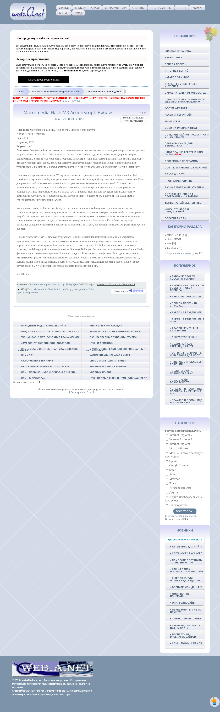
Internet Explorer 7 (180, 435)
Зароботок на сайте (186, 618)
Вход (78, 13)
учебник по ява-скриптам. (108, 366)
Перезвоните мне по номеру (186, 610)
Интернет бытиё (176, 71)
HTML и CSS (174, 235)
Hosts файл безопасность (180, 381)
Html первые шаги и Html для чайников (118, 378)
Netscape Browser (180, 487)
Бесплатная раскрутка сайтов (183, 635)
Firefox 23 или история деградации (185, 579)
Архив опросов (187, 516)
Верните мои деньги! (187, 587)
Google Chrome (179, 465)
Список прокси (87, 7)
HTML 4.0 (27, 355)
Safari (173, 470)
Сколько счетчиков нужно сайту (185, 626)
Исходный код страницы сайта (43, 325)
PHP (169, 243)
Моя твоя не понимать (180, 595)
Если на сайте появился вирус (181, 372)
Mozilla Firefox (178, 448)
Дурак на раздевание (187, 312)
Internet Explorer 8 (180, 439)
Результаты (171, 516)
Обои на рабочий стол (181, 128)
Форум (197, 7)
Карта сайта (173, 57)
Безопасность (175, 174)
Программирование (179, 181)
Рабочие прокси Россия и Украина (182, 277)
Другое (174, 492)
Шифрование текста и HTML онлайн (184, 153)
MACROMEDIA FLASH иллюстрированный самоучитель (115, 350)
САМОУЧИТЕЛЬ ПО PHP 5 (37, 360)
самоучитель (81, 289)
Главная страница (178, 51)
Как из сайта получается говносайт (186, 570)
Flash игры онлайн (178, 115)
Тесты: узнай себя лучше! (183, 203)
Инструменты (161, 7)
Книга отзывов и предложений (177, 210)
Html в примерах (33, 378)
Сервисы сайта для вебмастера (179, 144)
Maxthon (174, 479)
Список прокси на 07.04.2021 (184, 304)
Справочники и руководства (103, 91)
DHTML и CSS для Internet (108, 360)
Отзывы (138, 7)
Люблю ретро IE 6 (180, 505)
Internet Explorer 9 (180, 444)
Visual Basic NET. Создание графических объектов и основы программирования (49, 338)
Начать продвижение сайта (43, 79)
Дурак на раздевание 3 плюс (187, 320)
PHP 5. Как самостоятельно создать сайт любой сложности (49, 332)
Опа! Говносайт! (183, 603)
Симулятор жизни (184, 337)
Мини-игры (172, 121)
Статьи (64, 7)
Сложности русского (187, 553)
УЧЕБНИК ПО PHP (101, 372)
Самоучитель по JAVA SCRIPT (110, 355)
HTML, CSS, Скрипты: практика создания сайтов (48, 350)
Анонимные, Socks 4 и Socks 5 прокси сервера (187, 287)
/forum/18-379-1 (71, 101)
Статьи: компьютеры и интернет (181, 85)
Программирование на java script (46, 366)
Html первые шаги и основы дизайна (48, 372)
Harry (69, 284)
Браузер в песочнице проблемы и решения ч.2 (186, 391)
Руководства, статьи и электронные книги (55, 91)
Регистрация (78, 392)
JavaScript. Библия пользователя (45, 343)
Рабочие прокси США (187, 296)
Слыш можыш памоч (187, 643)
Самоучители (115, 7)
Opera (173, 461)
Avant (173, 474)
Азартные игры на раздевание (184, 329)
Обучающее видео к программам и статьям (181, 195)
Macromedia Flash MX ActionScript (53, 289)
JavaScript (172, 248)
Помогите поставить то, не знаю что (186, 561)
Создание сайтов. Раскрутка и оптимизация (187, 135)
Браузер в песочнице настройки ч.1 (186, 401)
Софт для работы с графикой (186, 167)
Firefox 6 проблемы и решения (187, 363)
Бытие (63, 13)
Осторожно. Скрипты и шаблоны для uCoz (186, 354)
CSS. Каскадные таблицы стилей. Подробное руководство (112, 338)
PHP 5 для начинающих (106, 325)
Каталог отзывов (177, 77)
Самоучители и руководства (185, 93)
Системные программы (182, 161)
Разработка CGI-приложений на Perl (116, 331)
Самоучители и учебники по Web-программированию (185, 100)
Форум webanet (176, 108)
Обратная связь (176, 218)
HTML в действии (101, 343)
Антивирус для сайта (187, 546)
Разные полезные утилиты (184, 187)
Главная (19, 91)
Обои (182, 7)
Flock (172, 483)
